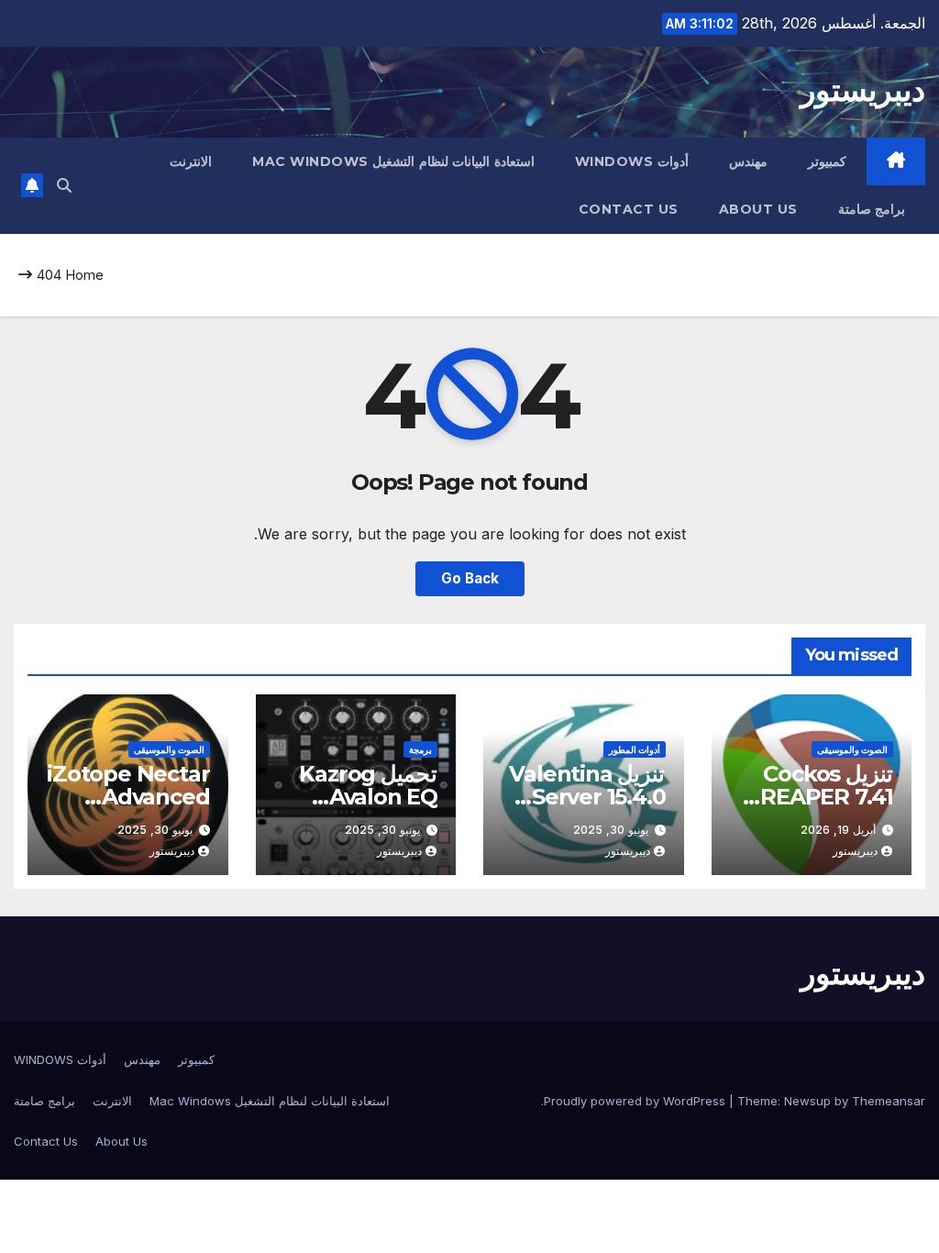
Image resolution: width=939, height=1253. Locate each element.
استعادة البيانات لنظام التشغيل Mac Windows (393, 161)
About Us (758, 209)
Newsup (807, 1100)
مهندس (748, 161)
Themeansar (888, 1100)
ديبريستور (863, 90)
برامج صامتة (872, 209)
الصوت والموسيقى (852, 749)
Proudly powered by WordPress (636, 1100)
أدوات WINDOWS (632, 161)
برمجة (420, 749)
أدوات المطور (634, 749)
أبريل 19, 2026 (838, 830)
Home (84, 274)
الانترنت (191, 161)
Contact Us (629, 209)
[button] (64, 185)
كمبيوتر (827, 161)
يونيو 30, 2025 (610, 830)
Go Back (470, 578)
